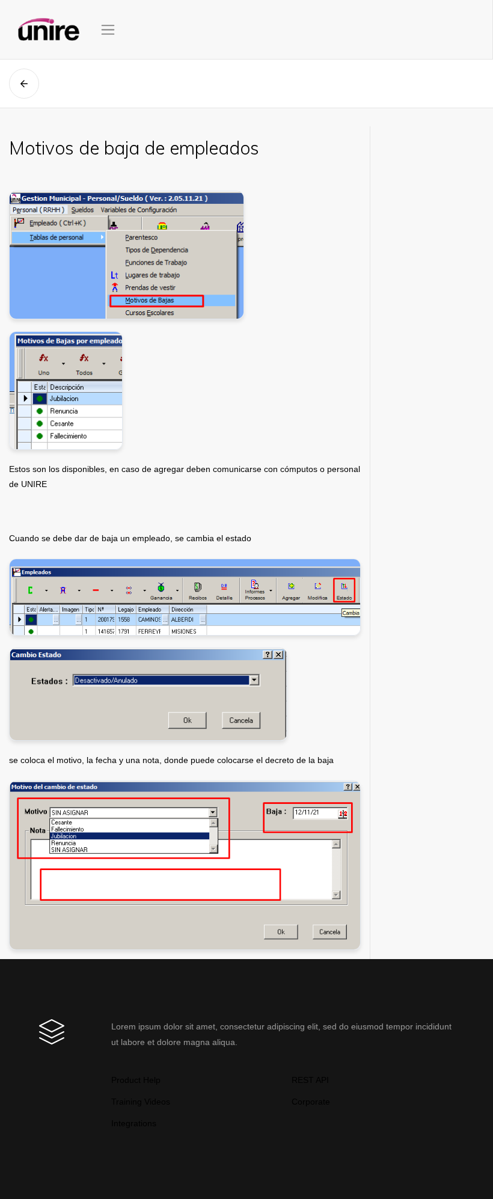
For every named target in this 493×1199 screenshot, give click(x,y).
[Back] (24, 84)
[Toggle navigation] (108, 30)
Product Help (136, 1080)
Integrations (133, 1123)
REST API (310, 1080)
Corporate (311, 1101)
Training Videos (140, 1101)
